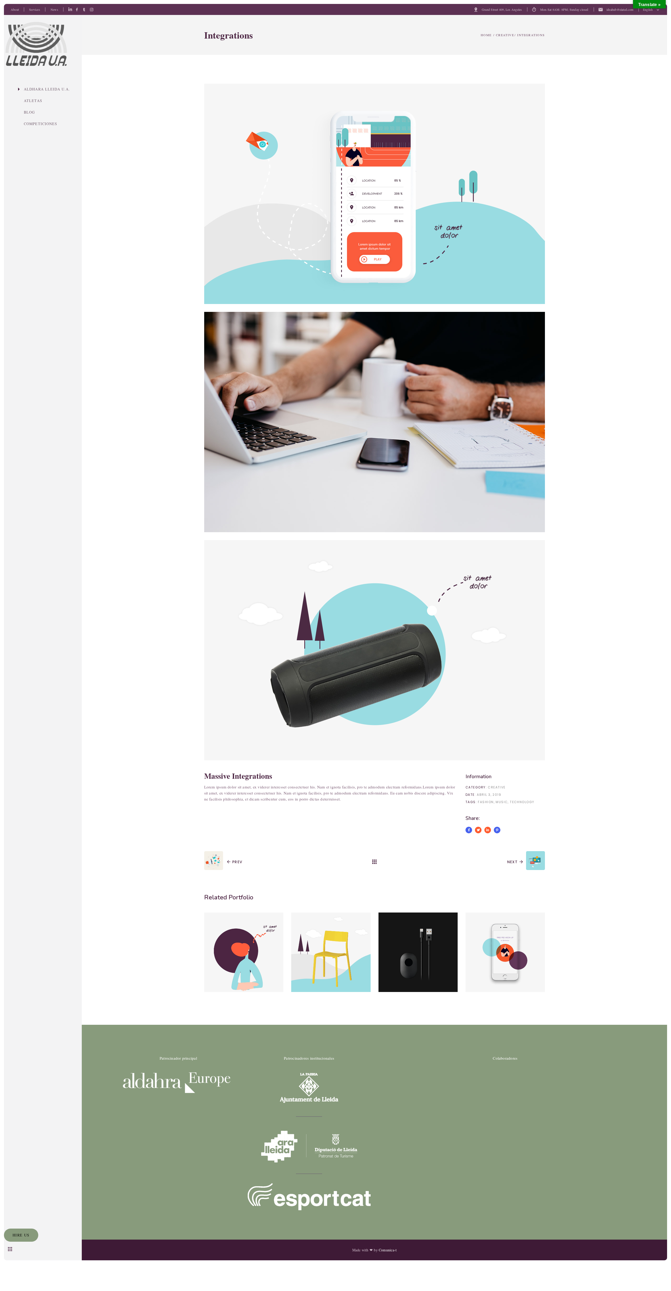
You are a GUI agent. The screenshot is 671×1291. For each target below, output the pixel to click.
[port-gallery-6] (374, 650)
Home (486, 35)
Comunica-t (388, 1249)
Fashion (486, 802)
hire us (21, 1235)
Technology (522, 802)
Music (502, 802)
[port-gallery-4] (374, 194)
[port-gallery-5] (374, 422)
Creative (505, 35)
